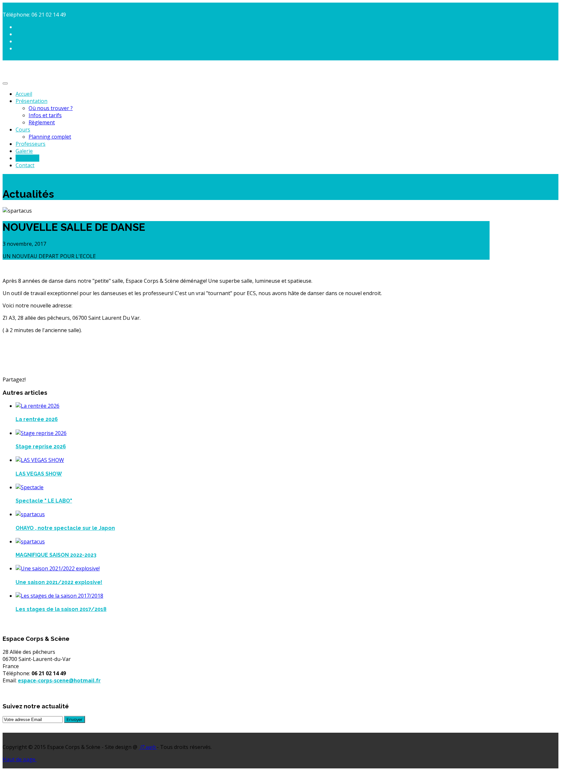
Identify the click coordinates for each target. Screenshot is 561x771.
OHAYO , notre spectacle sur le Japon (65, 528)
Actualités (27, 158)
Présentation (31, 101)
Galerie (24, 151)
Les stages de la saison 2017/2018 (61, 609)
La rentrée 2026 (37, 419)
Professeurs (30, 143)
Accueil (24, 93)
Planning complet (50, 136)
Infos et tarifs (45, 115)
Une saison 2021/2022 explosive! (59, 582)
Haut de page (20, 759)
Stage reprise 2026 (41, 446)
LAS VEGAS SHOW (39, 474)
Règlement (42, 122)
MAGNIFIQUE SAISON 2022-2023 (56, 555)
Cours (23, 129)
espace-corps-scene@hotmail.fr (59, 680)
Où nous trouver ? (51, 108)
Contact (25, 165)
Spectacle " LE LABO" (44, 501)
